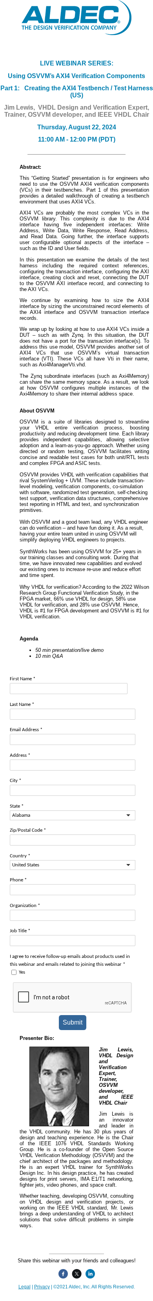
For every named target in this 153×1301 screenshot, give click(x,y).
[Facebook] (62, 1274)
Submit (72, 1022)
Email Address (26, 729)
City (15, 780)
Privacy (42, 1287)
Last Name (22, 704)
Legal (24, 1287)
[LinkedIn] (89, 1274)
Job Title (20, 930)
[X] (76, 1274)
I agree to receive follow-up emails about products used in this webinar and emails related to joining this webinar (70, 960)
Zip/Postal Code (28, 830)
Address (20, 755)
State (17, 806)
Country (20, 856)
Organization (25, 905)
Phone (18, 880)
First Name (22, 678)
